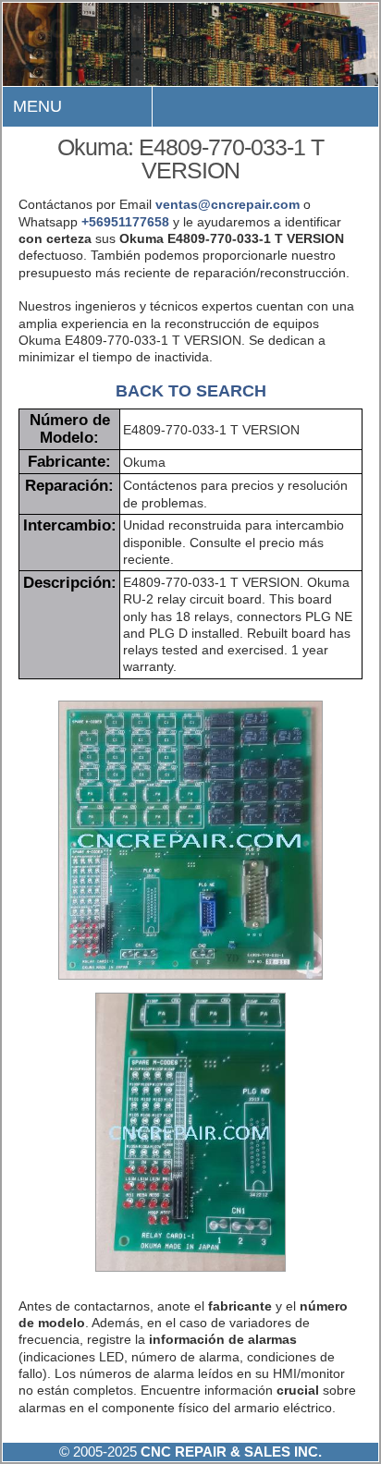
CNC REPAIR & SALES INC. (229, 1451)
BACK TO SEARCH (191, 390)
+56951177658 (125, 221)
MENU (37, 106)
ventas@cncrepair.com (227, 204)
